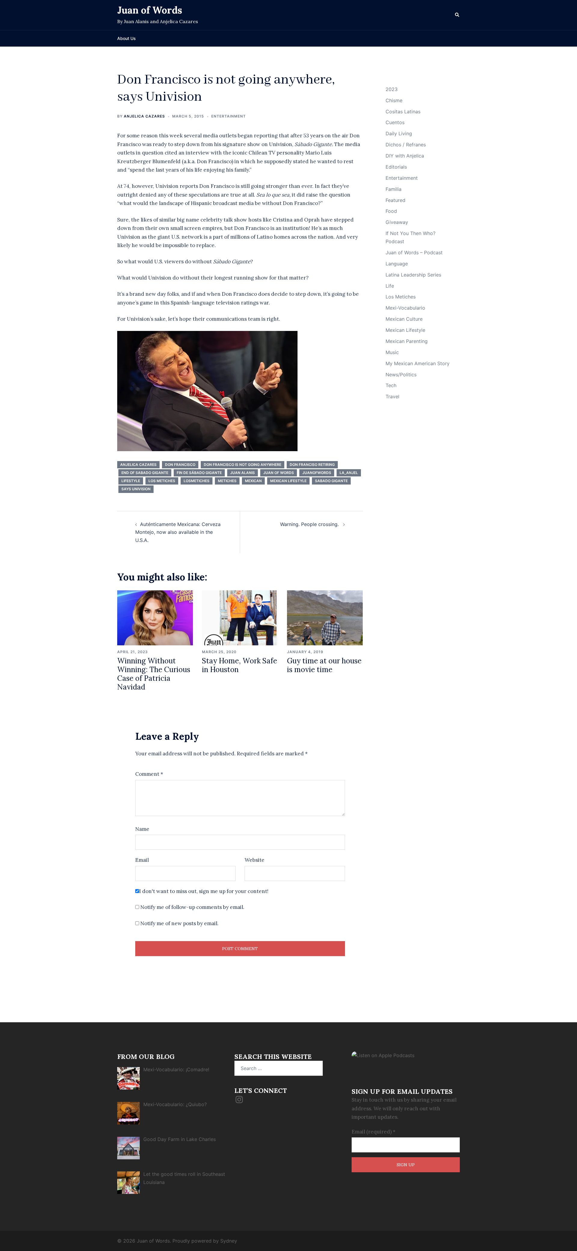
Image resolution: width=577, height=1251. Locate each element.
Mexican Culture (404, 319)
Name (142, 829)
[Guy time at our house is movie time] (325, 617)
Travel (392, 396)
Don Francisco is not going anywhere (242, 464)
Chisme (394, 100)
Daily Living (399, 133)
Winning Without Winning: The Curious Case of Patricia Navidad (153, 673)
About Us (126, 38)
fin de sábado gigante (199, 472)
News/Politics (401, 375)
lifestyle (130, 481)
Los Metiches (161, 481)
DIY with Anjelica (405, 156)
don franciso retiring (312, 464)
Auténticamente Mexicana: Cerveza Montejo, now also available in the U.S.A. (178, 532)
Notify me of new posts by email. (179, 923)
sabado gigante (331, 481)
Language (397, 264)
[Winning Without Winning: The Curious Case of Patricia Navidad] (155, 617)
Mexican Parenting (407, 341)
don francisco (180, 464)
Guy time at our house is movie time (324, 665)
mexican (253, 481)
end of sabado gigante (144, 472)
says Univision (136, 489)
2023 (392, 89)
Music (392, 352)
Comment (149, 774)
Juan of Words (149, 10)
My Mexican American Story (418, 363)
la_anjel (349, 472)
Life (390, 286)
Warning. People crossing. (310, 524)
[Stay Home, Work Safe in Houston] (240, 617)
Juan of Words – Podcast (414, 252)
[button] (457, 15)
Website (254, 860)
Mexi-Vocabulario (405, 308)
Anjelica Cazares (144, 116)
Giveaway (397, 222)
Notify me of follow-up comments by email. (192, 907)
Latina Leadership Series (413, 275)
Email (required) (373, 1131)
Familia (393, 189)
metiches (227, 481)
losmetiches (196, 481)
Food (391, 211)
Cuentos (395, 122)
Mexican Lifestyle (405, 330)
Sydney (228, 1241)
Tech (391, 385)
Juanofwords (316, 472)
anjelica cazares (138, 464)
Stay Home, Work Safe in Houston (239, 665)
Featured (395, 200)
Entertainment (228, 116)
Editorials (396, 167)
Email (142, 860)
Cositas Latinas (403, 112)
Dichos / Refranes (406, 145)
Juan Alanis (242, 472)
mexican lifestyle (288, 481)
